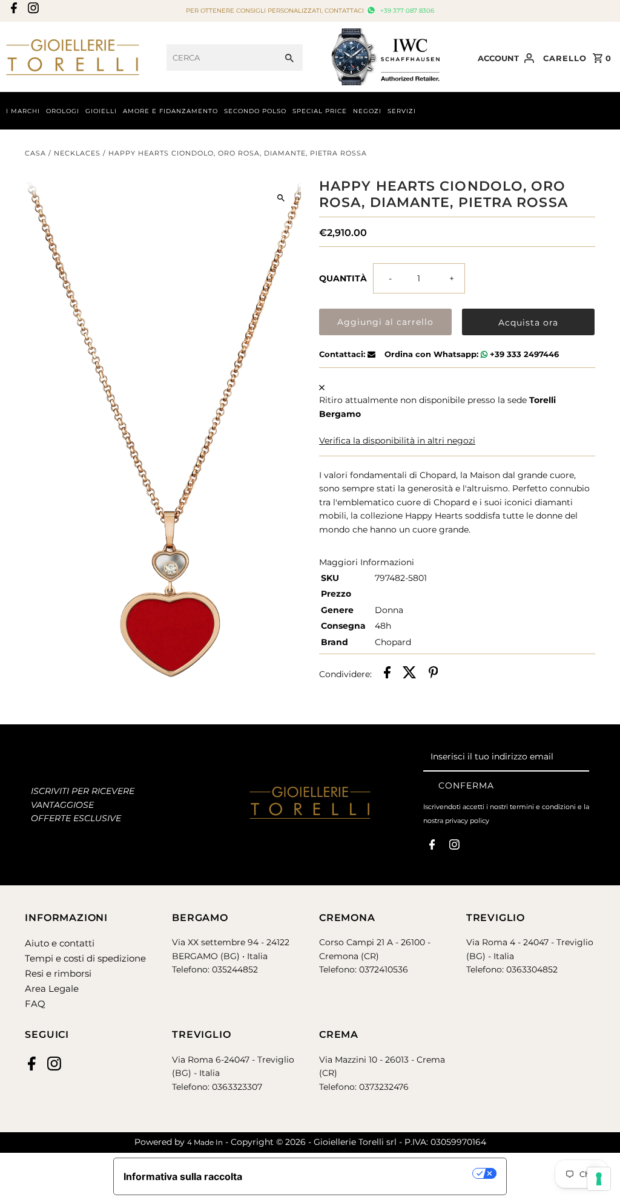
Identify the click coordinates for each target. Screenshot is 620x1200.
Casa (35, 153)
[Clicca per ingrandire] (281, 197)
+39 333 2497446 (523, 354)
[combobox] (221, 57)
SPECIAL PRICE (319, 111)
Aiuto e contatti (59, 943)
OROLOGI (62, 111)
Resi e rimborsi (58, 973)
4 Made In (205, 1142)
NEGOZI (367, 111)
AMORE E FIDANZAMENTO (170, 111)
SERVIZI (402, 111)
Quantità (343, 278)
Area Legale (52, 988)
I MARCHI (23, 111)
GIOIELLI (101, 111)
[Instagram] (32, 11)
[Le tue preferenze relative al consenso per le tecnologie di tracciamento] (598, 1178)
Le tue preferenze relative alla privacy (363, 1173)
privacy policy (467, 820)
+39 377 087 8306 (406, 11)
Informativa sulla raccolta (183, 1176)
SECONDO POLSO (255, 111)
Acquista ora (528, 322)
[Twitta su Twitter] (410, 674)
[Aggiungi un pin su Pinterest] (433, 674)
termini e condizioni (543, 806)
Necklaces (77, 153)
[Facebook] (12, 11)
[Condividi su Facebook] (387, 674)
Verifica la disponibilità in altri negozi (397, 440)
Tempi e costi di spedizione (85, 958)
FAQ (35, 1003)
